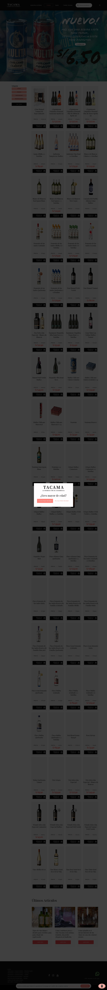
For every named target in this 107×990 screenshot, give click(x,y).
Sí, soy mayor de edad (45, 501)
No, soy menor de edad (61, 501)
